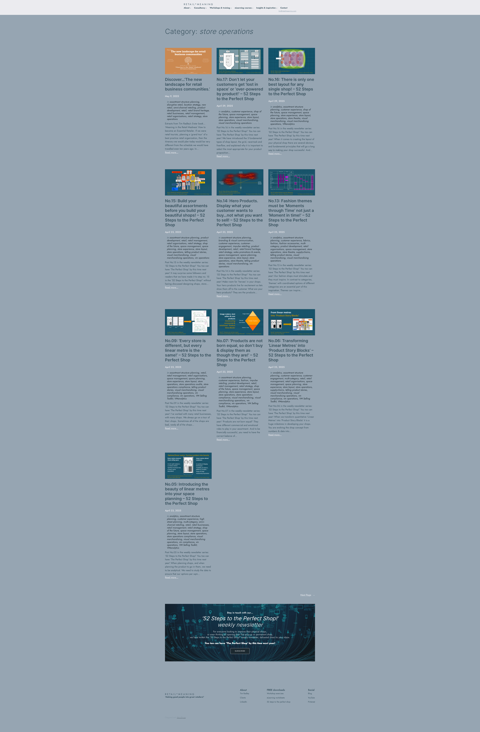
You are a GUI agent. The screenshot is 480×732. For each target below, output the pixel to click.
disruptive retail (174, 104)
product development (291, 246)
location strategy (192, 104)
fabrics (306, 240)
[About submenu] (190, 7)
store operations (227, 120)
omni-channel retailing (185, 107)
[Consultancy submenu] (206, 7)
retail (183, 110)
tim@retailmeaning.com (287, 11)
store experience (237, 117)
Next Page (307, 595)
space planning (248, 255)
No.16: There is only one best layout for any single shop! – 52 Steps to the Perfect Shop (291, 86)
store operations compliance (187, 385)
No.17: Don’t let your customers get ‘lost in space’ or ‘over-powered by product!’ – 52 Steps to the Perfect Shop (240, 89)
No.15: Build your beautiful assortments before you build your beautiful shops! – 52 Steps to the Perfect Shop (186, 212)
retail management (194, 113)
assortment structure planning (184, 102)
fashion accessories (289, 243)
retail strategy (194, 116)
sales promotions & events (247, 252)
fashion (274, 243)
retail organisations (176, 116)
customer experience (242, 111)
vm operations (202, 258)
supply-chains (303, 252)
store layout (252, 117)
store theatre (294, 118)
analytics (225, 111)
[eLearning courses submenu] (252, 7)
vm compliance (186, 542)
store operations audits (190, 384)
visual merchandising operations (235, 123)
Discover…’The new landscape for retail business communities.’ (187, 84)
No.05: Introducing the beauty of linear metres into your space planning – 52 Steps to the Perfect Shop (187, 494)
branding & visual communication (236, 240)
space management (239, 114)
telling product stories (195, 252)
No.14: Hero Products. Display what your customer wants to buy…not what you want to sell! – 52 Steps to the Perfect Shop (240, 212)
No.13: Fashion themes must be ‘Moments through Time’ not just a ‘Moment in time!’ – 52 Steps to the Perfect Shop (291, 212)
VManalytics (288, 124)
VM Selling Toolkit (188, 545)
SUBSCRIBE (240, 651)
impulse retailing (241, 246)
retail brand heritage (198, 110)
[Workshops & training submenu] (231, 7)
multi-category (291, 378)
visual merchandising (247, 120)
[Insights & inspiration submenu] (276, 7)
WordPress (181, 717)
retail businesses (175, 113)
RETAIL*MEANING (199, 4)
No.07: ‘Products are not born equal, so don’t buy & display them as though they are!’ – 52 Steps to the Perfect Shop (240, 352)
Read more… (171, 152)
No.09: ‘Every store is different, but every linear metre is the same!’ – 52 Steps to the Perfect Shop (188, 350)
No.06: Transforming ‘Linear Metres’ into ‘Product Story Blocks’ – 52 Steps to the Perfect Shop (291, 350)
